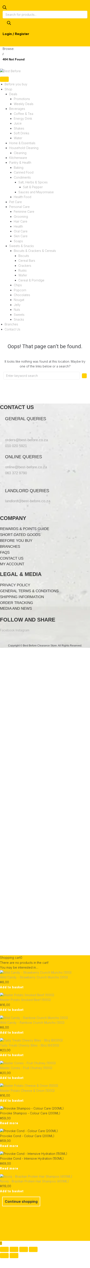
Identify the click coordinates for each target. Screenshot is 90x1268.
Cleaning (20, 153)
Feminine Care (24, 211)
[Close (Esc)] (33, 1249)
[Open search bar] (5, 8)
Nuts (17, 309)
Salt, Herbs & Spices (33, 182)
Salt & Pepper (33, 187)
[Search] (9, 23)
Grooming (21, 216)
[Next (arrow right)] (14, 1255)
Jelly (17, 305)
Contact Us (12, 329)
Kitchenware (18, 158)
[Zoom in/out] (4, 1249)
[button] (12, 987)
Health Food (22, 197)
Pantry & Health (20, 162)
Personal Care (19, 207)
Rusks (22, 270)
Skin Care (21, 236)
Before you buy (16, 84)
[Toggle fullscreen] (14, 1249)
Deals (13, 94)
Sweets (19, 314)
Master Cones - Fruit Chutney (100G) (26, 1068)
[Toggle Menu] (4, 79)
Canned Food (23, 172)
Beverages (17, 109)
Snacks (19, 319)
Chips (18, 285)
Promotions (22, 99)
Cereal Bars (26, 260)
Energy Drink (23, 118)
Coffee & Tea (23, 114)
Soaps (18, 241)
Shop (8, 89)
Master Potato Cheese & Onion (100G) (27, 1090)
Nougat (19, 300)
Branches (11, 324)
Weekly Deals (23, 104)
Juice (18, 123)
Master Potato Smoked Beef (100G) (25, 1000)
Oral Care (21, 231)
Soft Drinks (21, 133)
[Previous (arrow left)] (4, 1255)
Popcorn (20, 290)
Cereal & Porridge (31, 280)
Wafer (22, 275)
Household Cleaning (23, 148)
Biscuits (23, 256)
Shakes (19, 128)
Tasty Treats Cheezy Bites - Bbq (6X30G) (29, 1045)
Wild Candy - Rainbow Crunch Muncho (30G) (32, 1022)
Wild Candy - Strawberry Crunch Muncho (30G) (34, 977)
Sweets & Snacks (21, 246)
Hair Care (20, 221)
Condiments (22, 177)
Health (18, 226)
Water (18, 138)
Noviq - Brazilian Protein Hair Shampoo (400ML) (34, 1181)
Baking (18, 167)
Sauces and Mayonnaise (36, 192)
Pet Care (15, 202)
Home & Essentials (22, 143)
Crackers (24, 265)
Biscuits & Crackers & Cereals (35, 251)
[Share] (23, 1249)
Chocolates (22, 295)
